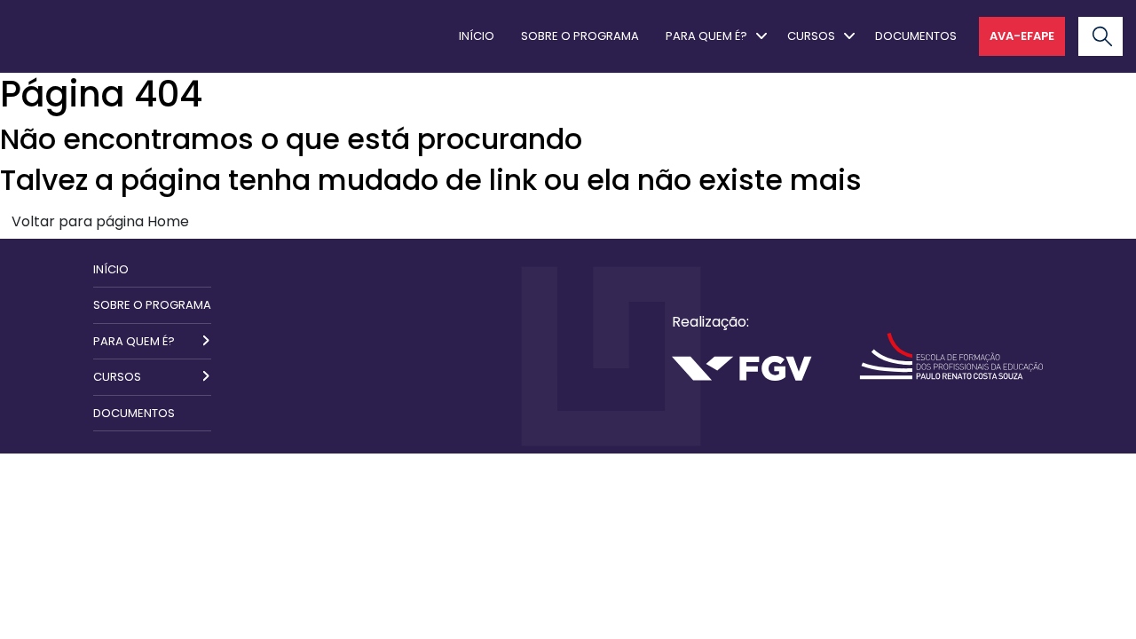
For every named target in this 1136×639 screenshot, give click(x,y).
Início (476, 36)
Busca (1081, 18)
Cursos (811, 36)
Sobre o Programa (580, 36)
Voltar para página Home (100, 221)
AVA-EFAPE (1022, 36)
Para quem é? (706, 36)
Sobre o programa (152, 304)
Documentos (916, 36)
